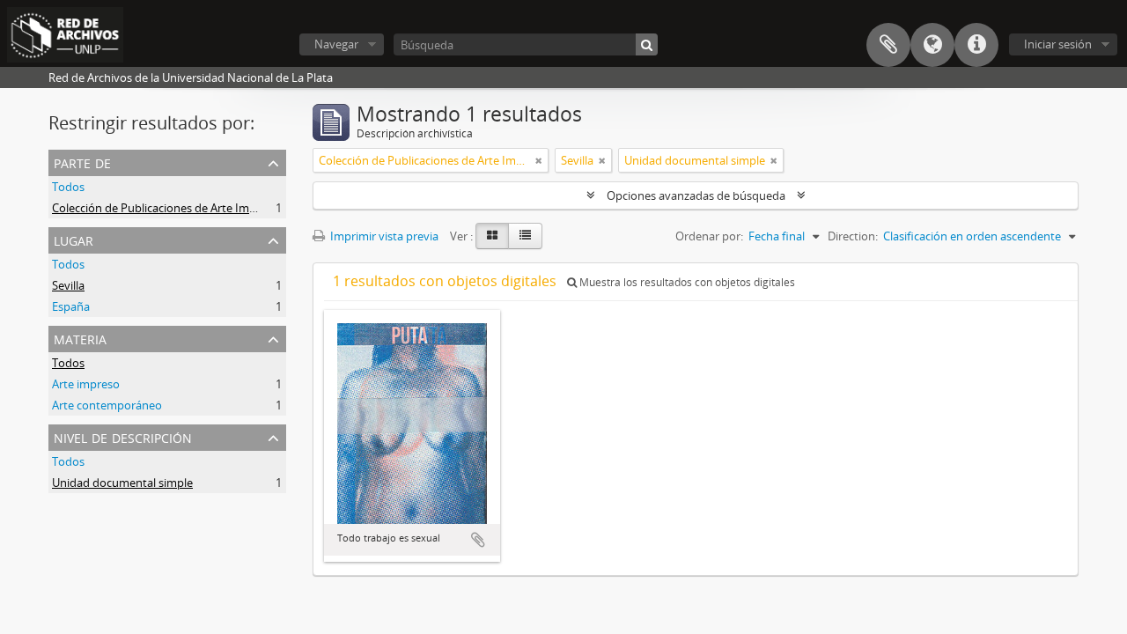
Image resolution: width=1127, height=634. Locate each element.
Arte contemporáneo (107, 405)
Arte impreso (86, 384)
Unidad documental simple (122, 482)
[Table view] (525, 236)
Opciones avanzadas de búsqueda (696, 195)
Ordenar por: (709, 236)
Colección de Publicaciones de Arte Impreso (165, 208)
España (71, 306)
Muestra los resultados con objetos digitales (686, 282)
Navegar (336, 44)
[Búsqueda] (647, 44)
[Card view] (492, 236)
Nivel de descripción (123, 436)
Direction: (853, 236)
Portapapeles (888, 45)
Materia (80, 338)
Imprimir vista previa (383, 236)
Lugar (73, 239)
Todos (68, 187)
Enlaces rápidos (976, 45)
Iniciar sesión (1058, 44)
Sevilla (68, 285)
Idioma (932, 45)
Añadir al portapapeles (478, 540)
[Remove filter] (538, 160)
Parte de (82, 161)
